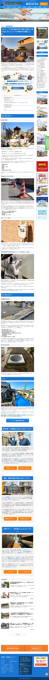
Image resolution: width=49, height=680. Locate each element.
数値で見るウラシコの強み (4, 668)
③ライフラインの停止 (8, 101)
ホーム (2, 658)
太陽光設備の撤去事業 (4, 667)
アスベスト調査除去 (40, 70)
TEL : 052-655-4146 (22, 666)
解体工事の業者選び (40, 84)
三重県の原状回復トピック (41, 80)
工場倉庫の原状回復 (40, 66)
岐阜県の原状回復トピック (41, 78)
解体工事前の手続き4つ (8, 97)
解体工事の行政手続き (40, 85)
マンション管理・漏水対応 (4, 664)
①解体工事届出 (7, 98)
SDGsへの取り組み (3, 671)
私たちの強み (3, 660)
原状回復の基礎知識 (40, 60)
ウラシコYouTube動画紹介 (41, 59)
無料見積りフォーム (12, 671)
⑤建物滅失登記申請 (7, 106)
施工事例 (11, 664)
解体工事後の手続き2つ (8, 104)
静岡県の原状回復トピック (41, 81)
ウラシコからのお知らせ (41, 57)
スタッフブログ (12, 658)
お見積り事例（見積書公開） (13, 661)
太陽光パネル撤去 (40, 71)
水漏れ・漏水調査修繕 (40, 74)
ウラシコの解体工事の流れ (18, 420)
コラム (38, 88)
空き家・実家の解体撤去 (9, 26)
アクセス (22, 668)
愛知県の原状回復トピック (41, 77)
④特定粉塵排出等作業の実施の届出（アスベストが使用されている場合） (16, 102)
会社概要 (11, 668)
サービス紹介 (3, 661)
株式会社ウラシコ (23, 664)
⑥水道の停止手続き (7, 107)
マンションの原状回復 (40, 67)
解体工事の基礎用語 (40, 87)
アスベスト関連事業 (4, 665)
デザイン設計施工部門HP (25, 669)
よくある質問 (11, 665)
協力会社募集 (11, 667)
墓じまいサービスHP (24, 673)
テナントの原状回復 (40, 63)
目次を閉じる (18, 95)
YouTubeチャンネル (12, 660)
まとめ (5, 109)
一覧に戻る (17, 634)
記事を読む (32, 588)
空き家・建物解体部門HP (25, 671)
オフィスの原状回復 (40, 64)
